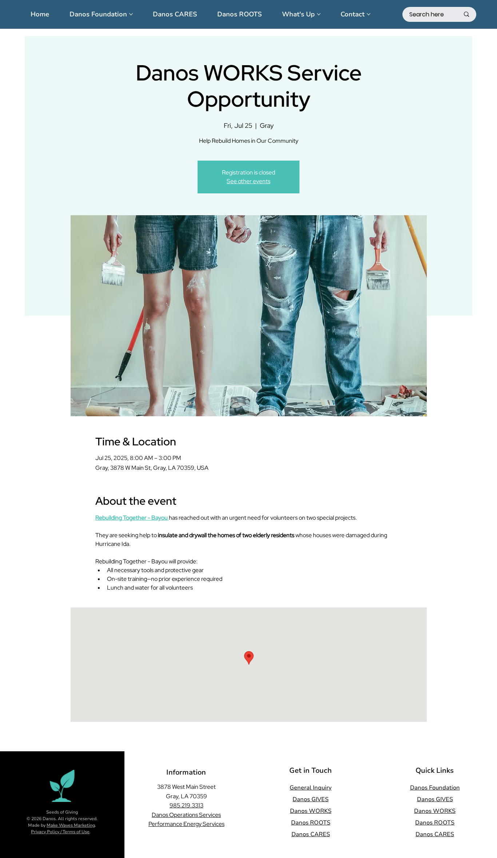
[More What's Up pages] (319, 14)
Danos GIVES (311, 799)
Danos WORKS (310, 811)
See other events (248, 181)
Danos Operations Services (186, 815)
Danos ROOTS (310, 823)
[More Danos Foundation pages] (131, 14)
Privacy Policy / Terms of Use (60, 832)
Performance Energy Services (186, 824)
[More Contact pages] (368, 14)
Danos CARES (310, 834)
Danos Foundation (435, 788)
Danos (49, 819)
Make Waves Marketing (71, 825)
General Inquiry (310, 788)
